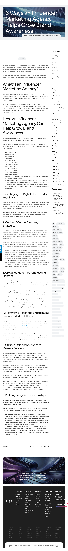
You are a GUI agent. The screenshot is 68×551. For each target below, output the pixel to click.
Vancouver (57, 535)
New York (54, 155)
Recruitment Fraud (45, 545)
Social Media (55, 164)
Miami (53, 149)
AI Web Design (60, 223)
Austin (10, 531)
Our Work (17, 496)
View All (27, 512)
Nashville (38, 535)
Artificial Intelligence (57, 96)
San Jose (57, 529)
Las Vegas (29, 535)
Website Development (58, 182)
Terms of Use (55, 545)
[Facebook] (26, 446)
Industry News (56, 131)
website (55, 318)
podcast (55, 277)
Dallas (53, 114)
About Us (17, 494)
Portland (47, 531)
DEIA (51, 545)
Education (37, 494)
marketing (55, 268)
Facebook (55, 259)
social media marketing (58, 288)
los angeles (55, 265)
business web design (57, 241)
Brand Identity (55, 102)
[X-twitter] (9, 500)
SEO (53, 161)
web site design (56, 324)
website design (56, 321)
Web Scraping (55, 176)
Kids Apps (54, 137)
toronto (54, 294)
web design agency (57, 303)
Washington (57, 537)
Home (25, 35)
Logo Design (55, 140)
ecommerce (55, 256)
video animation (56, 297)
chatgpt (55, 244)
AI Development (56, 74)
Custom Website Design (58, 108)
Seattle (56, 531)
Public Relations (56, 158)
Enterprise (37, 496)
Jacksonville (29, 533)
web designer (56, 309)
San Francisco (58, 527)
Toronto (56, 533)
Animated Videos (56, 82)
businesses (55, 238)
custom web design (57, 247)
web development (57, 315)
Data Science (55, 117)
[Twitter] (30, 446)
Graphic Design (56, 128)
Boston (10, 535)
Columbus (20, 533)
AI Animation (55, 68)
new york (55, 271)
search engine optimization (56, 281)
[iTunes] (48, 446)
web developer (56, 312)
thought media (56, 291)
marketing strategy (22, 325)
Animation (54, 85)
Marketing (22, 58)
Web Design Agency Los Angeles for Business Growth (59, 213)
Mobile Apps (55, 152)
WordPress (55, 333)
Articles (54, 93)
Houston (29, 527)
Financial (37, 498)
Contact (17, 504)
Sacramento (48, 533)
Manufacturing (38, 504)
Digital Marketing (56, 120)
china (61, 244)
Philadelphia (48, 527)
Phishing (39, 545)
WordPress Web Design (58, 185)
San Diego (48, 537)
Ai (53, 223)
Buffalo (10, 537)
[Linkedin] (11, 500)
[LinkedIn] (37, 446)
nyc (54, 274)
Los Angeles (55, 143)
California (20, 527)
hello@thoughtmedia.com (61, 499)
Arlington (11, 527)
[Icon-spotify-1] (9, 501)
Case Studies (18, 498)
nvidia (62, 271)
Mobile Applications (28, 499)
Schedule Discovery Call (59, 359)
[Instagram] (41, 446)
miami (62, 268)
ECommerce (28, 496)
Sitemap (34, 545)
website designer (56, 327)
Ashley (14, 59)
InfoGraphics (55, 134)
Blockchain (55, 99)
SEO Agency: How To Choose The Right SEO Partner (58, 206)
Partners (17, 500)
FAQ (16, 502)
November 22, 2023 (8, 59)
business (55, 235)
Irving (28, 531)
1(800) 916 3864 (58, 495)
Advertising (55, 56)
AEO (53, 59)
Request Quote (61, 504)
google (62, 259)
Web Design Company (57, 170)
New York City (39, 537)
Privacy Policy (56, 546)
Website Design (56, 179)
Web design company (57, 306)
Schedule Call (1, 257)
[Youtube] (45, 446)
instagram (55, 262)
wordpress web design (58, 336)
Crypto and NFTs (56, 105)
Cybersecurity (55, 111)
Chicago (19, 531)
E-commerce (56, 253)
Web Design (55, 167)
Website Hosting (29, 510)
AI (52, 65)
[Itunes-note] (9, 502)
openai (59, 274)
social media (61, 285)
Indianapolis (29, 529)
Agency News (55, 62)
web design (55, 300)
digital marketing (56, 250)
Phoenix (47, 529)
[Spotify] (34, 446)
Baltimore (11, 533)
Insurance (37, 500)
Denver (19, 537)
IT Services (37, 502)
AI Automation (55, 71)
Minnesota (38, 531)
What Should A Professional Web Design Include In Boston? (57, 197)
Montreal (38, 533)
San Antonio (48, 535)
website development (57, 330)
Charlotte (20, 529)
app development (56, 229)
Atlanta (10, 529)
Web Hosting (55, 173)
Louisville (38, 527)
